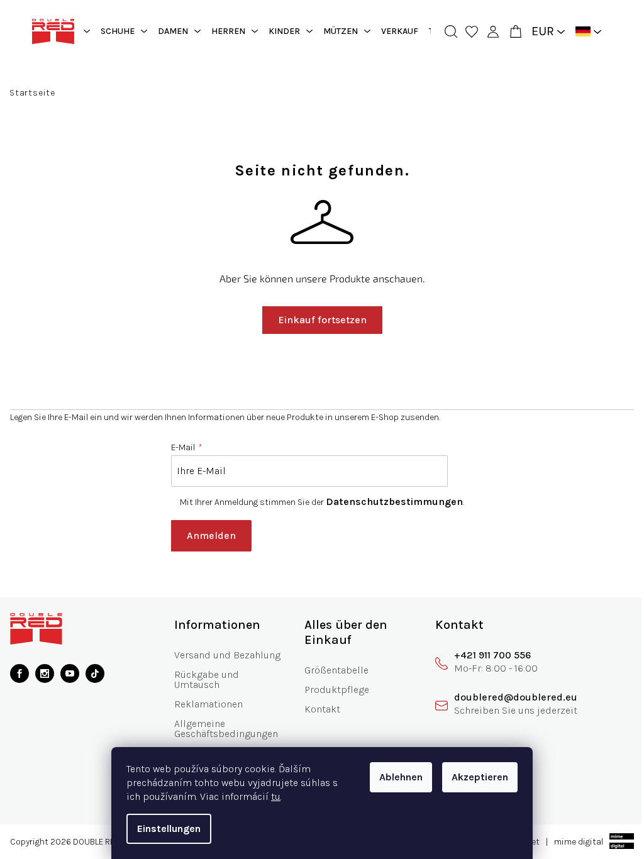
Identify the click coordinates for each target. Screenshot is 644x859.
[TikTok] (95, 673)
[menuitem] (119, 31)
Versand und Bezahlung (225, 655)
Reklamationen (206, 704)
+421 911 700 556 (483, 655)
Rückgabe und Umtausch (204, 679)
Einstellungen (164, 828)
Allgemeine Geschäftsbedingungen (223, 729)
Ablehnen (396, 777)
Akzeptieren (475, 777)
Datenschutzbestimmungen (389, 501)
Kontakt (317, 709)
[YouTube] (69, 673)
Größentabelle (331, 670)
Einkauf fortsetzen (317, 320)
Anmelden (206, 535)
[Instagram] (44, 673)
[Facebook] (19, 673)
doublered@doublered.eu (507, 697)
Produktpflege (331, 690)
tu (271, 796)
